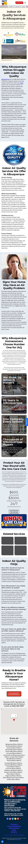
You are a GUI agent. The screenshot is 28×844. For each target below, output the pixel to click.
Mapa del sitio (18, 839)
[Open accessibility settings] (2, 841)
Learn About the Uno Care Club (14, 511)
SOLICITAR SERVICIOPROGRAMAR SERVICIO (14, 694)
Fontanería (14, 824)
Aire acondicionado (14, 826)
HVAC (21, 83)
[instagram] (10, 819)
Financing (17, 6)
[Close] (15, 715)
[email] (15, 819)
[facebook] (7, 819)
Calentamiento (14, 828)
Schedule (11, 6)
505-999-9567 (19, 2)
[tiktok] (20, 819)
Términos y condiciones (9, 834)
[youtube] (18, 819)
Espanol (23, 6)
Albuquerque (5, 79)
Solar (14, 830)
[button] (25, 2)
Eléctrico (14, 832)
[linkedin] (13, 819)
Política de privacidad (19, 834)
